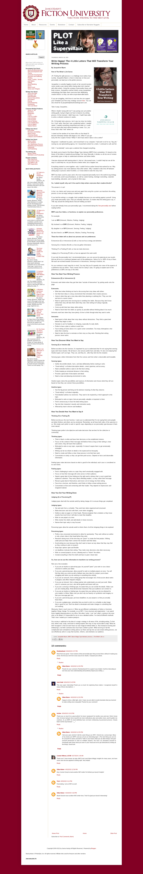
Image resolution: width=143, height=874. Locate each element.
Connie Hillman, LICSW (64, 756)
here (83, 100)
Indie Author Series (33, 161)
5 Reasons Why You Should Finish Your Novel (40, 313)
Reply (58, 658)
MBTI (69, 636)
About (34, 25)
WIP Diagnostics (33, 164)
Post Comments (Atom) (67, 836)
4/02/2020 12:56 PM (71, 769)
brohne (59, 713)
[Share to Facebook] (60, 639)
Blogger (93, 848)
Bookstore (61, 25)
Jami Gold (60, 682)
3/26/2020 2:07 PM (72, 651)
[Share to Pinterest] (62, 639)
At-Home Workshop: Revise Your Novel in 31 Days (40, 232)
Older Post (113, 833)
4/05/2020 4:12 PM (66, 781)
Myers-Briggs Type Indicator (79, 636)
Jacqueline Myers (62, 636)
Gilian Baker (66, 666)
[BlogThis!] (55, 639)
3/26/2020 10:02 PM (68, 713)
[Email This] (53, 639)
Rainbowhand (61, 651)
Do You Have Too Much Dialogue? (41, 330)
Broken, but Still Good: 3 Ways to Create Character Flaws (40, 353)
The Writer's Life (98, 636)
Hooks (30, 115)
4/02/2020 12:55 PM (77, 732)
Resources (43, 25)
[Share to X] (57, 639)
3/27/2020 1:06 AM (77, 756)
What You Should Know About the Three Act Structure (41, 194)
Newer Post (55, 833)
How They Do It (32, 159)
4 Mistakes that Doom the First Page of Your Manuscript (40, 293)
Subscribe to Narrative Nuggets (88, 25)
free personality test (104, 206)
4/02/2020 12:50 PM (77, 666)
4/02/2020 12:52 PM (77, 697)
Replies (61, 662)
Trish (58, 781)
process (90, 636)
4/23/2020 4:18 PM (71, 793)
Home (26, 25)
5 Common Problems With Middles (40, 273)
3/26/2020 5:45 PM (69, 682)
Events (52, 25)
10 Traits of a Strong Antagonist (40, 174)
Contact (71, 25)
